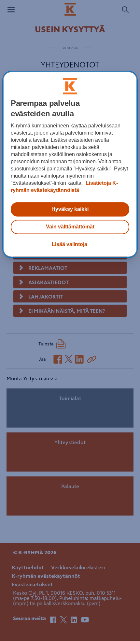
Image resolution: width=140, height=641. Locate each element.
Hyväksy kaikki (70, 209)
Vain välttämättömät (70, 226)
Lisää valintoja (69, 244)
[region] (70, 164)
